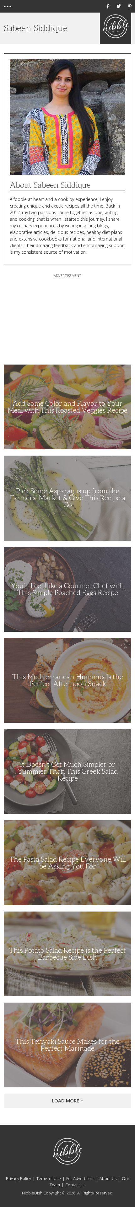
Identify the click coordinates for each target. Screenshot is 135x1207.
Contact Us (75, 1185)
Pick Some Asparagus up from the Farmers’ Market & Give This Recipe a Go (67, 498)
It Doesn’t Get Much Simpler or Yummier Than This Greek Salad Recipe (68, 771)
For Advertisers (80, 1178)
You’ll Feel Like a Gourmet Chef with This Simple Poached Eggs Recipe (67, 589)
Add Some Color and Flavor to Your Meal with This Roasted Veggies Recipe (67, 406)
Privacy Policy (18, 1178)
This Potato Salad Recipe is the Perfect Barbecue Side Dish (67, 953)
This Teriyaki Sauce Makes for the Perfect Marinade (67, 1044)
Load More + (67, 1100)
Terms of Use (48, 1178)
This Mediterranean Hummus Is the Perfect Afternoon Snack (67, 680)
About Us (108, 1178)
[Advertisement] (67, 318)
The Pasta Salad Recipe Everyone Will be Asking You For (67, 862)
